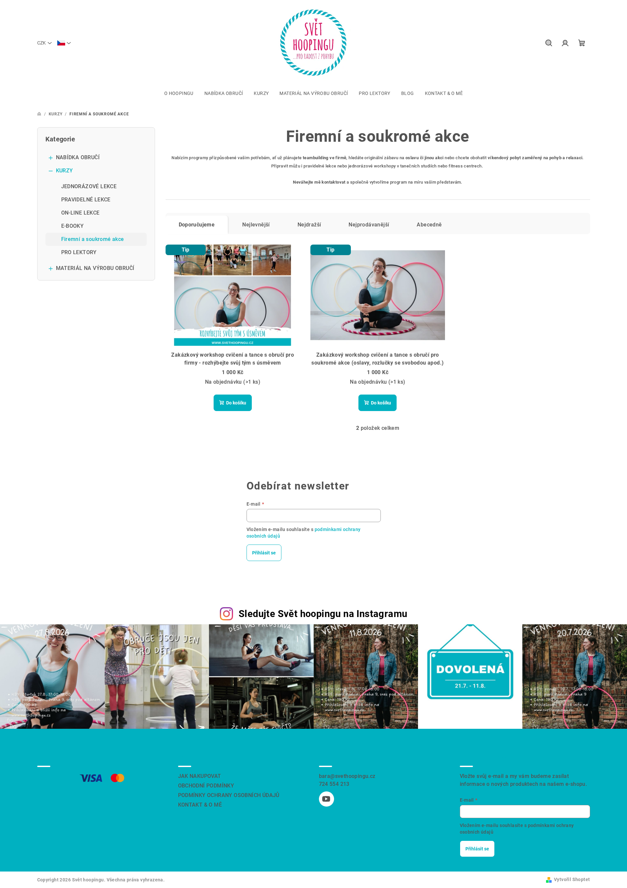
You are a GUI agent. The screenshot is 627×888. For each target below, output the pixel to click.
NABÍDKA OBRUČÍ (78, 157)
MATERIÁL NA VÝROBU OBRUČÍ (95, 268)
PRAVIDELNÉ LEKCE (86, 199)
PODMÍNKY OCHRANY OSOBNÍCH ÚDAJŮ (228, 795)
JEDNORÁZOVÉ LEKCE (89, 186)
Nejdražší (309, 225)
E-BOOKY (72, 226)
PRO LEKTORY (79, 252)
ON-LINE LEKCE (80, 213)
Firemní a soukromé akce (92, 239)
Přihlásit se (264, 552)
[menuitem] (179, 93)
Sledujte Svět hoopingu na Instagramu (323, 613)
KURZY (64, 170)
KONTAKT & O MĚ (200, 805)
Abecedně (429, 225)
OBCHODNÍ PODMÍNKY (206, 786)
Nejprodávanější (369, 225)
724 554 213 (334, 784)
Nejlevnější (256, 225)
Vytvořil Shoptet (572, 879)
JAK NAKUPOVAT (199, 776)
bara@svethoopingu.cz (347, 776)
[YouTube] (326, 799)
